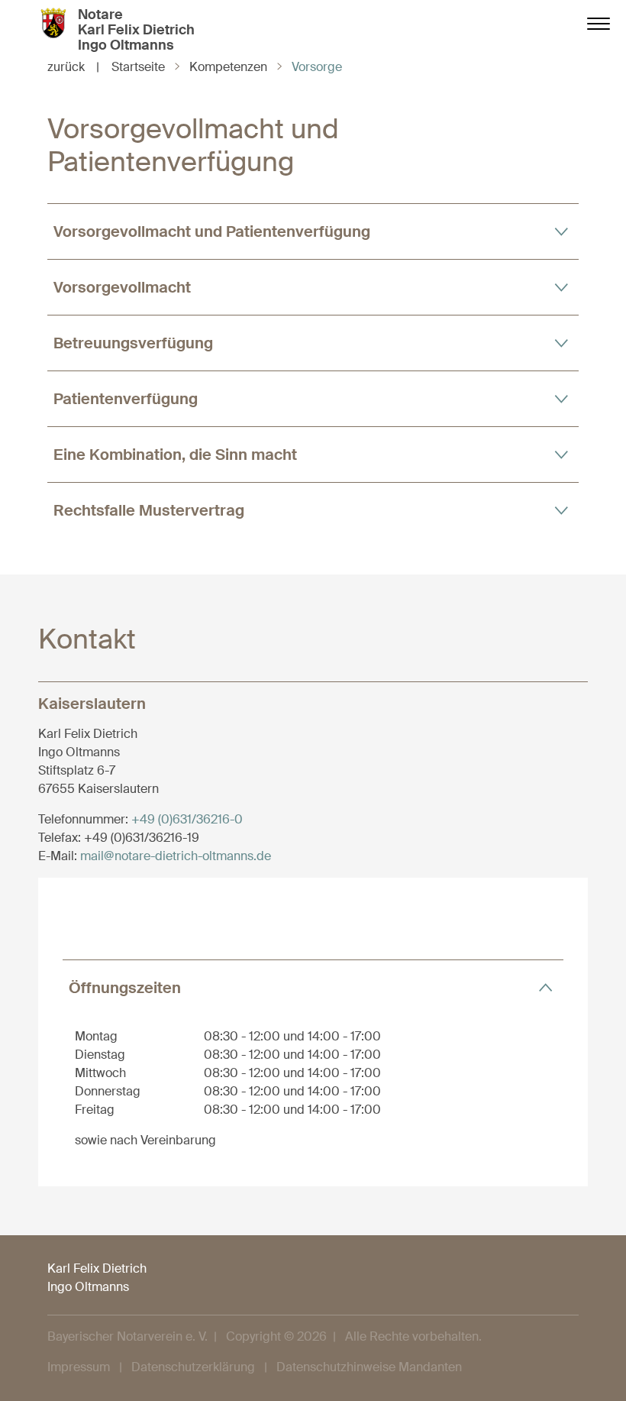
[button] (313, 231)
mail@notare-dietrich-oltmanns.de (175, 856)
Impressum (78, 1367)
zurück (73, 67)
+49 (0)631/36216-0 (187, 819)
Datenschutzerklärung (193, 1367)
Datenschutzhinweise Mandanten (369, 1367)
